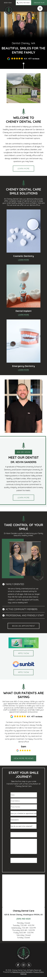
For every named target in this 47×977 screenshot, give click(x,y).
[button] (8, 2)
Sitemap (23, 974)
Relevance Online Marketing (22, 972)
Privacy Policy (38, 972)
